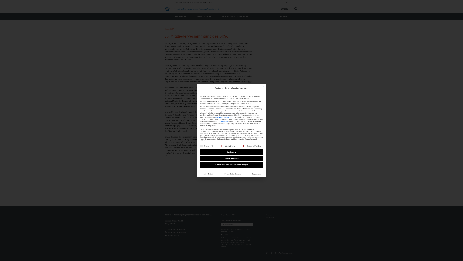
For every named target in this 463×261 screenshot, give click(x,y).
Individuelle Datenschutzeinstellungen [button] (231, 165)
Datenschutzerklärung (223, 117)
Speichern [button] (231, 152)
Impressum (256, 174)
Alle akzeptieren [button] (232, 158)
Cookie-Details (207, 174)
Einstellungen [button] (223, 121)
